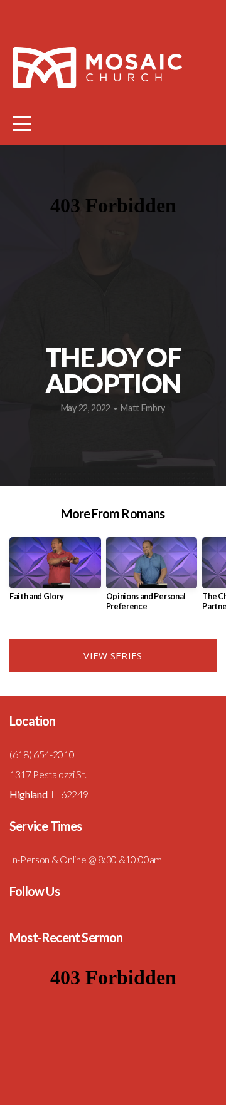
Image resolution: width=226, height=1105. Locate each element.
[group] (55, 573)
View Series (112, 655)
